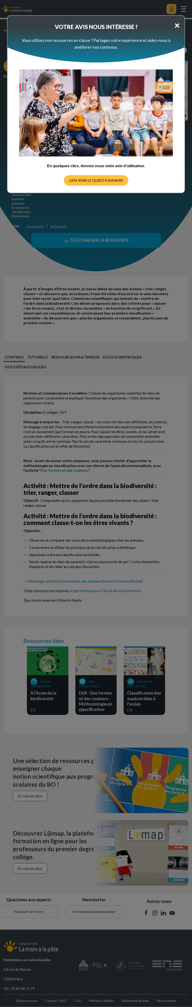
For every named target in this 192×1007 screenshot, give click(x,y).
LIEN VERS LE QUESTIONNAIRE (96, 180)
